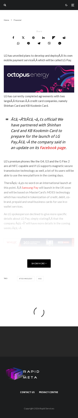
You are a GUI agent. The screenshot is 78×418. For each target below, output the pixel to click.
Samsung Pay (30, 187)
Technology (26, 279)
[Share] (13, 37)
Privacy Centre (48, 392)
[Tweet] (23, 37)
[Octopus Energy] (39, 91)
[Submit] (64, 37)
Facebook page (53, 147)
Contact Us (27, 392)
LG (41, 279)
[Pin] (33, 37)
